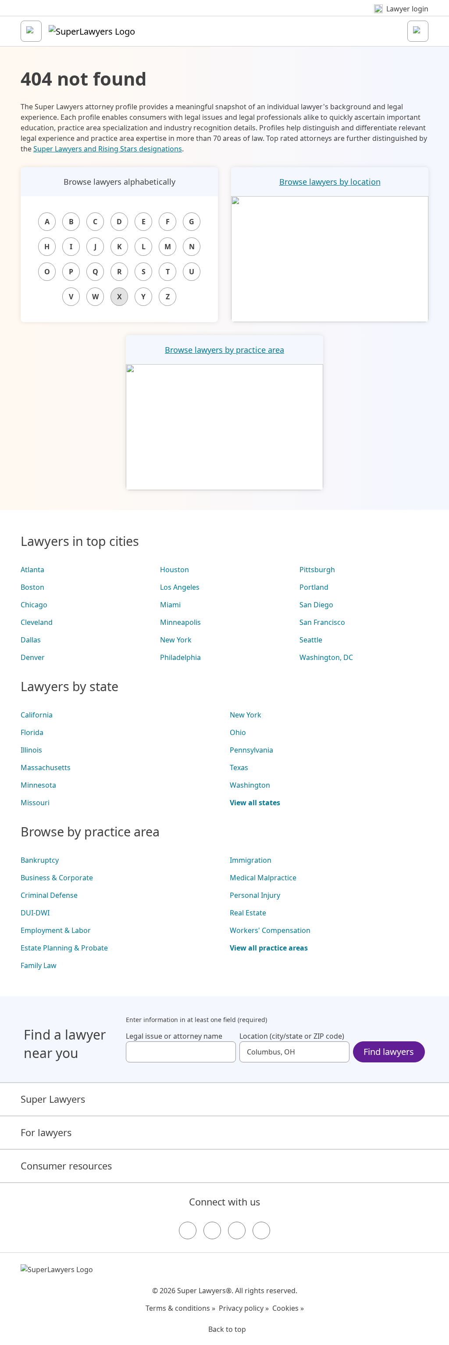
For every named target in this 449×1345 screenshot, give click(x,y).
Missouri (35, 802)
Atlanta (32, 569)
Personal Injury (255, 895)
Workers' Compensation (270, 930)
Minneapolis (180, 622)
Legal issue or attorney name (174, 1036)
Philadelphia (180, 657)
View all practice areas (269, 947)
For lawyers (46, 1132)
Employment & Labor (56, 930)
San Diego (316, 604)
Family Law (39, 965)
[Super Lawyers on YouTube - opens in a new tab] (237, 1230)
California (37, 714)
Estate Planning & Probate (64, 947)
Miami (170, 604)
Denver (33, 657)
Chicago (34, 604)
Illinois (31, 750)
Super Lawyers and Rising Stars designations (107, 149)
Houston (174, 569)
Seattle (310, 639)
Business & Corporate (57, 877)
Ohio (238, 732)
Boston (32, 587)
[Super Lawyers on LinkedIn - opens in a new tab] (261, 1230)
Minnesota (38, 785)
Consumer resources (66, 1165)
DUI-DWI (35, 912)
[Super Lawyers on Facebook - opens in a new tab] (187, 1230)
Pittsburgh (317, 569)
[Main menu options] (31, 31)
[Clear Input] (225, 1052)
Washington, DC (326, 657)
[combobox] (181, 1051)
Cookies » (288, 1308)
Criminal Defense (49, 895)
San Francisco (322, 622)
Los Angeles (180, 587)
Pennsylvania (251, 750)
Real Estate (248, 912)
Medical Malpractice (263, 877)
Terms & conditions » (180, 1308)
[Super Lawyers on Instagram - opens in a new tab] (212, 1230)
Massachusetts (46, 767)
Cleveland (37, 622)
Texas (239, 767)
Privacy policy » (244, 1308)
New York (176, 639)
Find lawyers (388, 1052)
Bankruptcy (40, 860)
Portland (313, 587)
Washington (250, 785)
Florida (32, 732)
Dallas (31, 639)
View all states (255, 802)
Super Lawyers (53, 1099)
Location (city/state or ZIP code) (291, 1036)
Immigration (250, 860)
